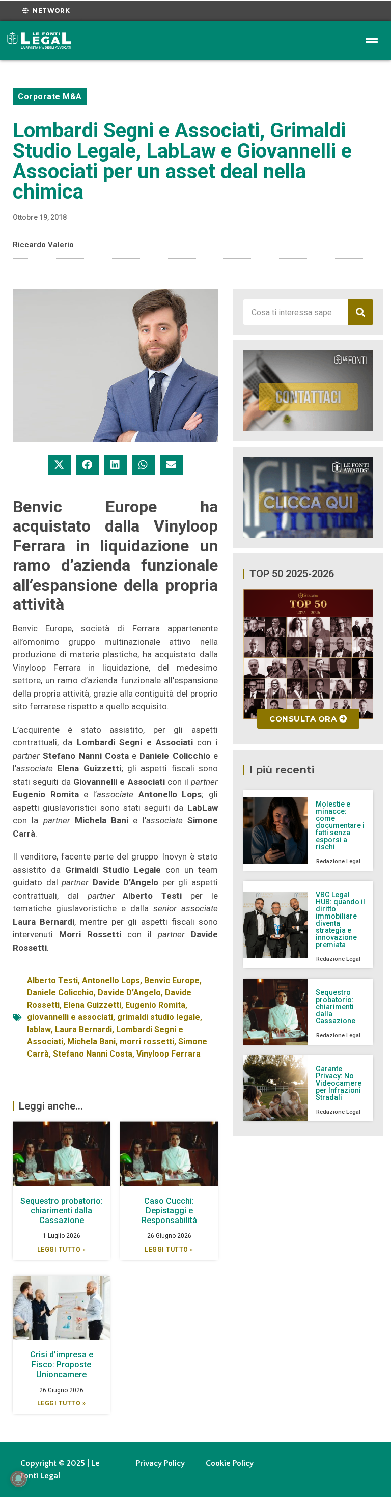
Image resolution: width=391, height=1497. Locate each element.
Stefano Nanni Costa (92, 1054)
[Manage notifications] (18, 1479)
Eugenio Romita (155, 1005)
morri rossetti (147, 1041)
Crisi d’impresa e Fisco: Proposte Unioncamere (61, 1364)
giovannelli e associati (70, 1017)
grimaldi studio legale (158, 1017)
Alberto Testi (52, 980)
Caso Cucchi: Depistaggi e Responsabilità (169, 1210)
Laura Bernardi (83, 1029)
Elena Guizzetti (92, 1005)
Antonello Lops (111, 980)
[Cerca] (360, 312)
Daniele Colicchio (60, 992)
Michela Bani (91, 1041)
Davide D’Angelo (129, 992)
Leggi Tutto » (61, 1249)
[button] (59, 465)
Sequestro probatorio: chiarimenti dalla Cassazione (61, 1210)
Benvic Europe (172, 980)
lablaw (39, 1029)
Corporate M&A (50, 96)
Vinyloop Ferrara (168, 1054)
